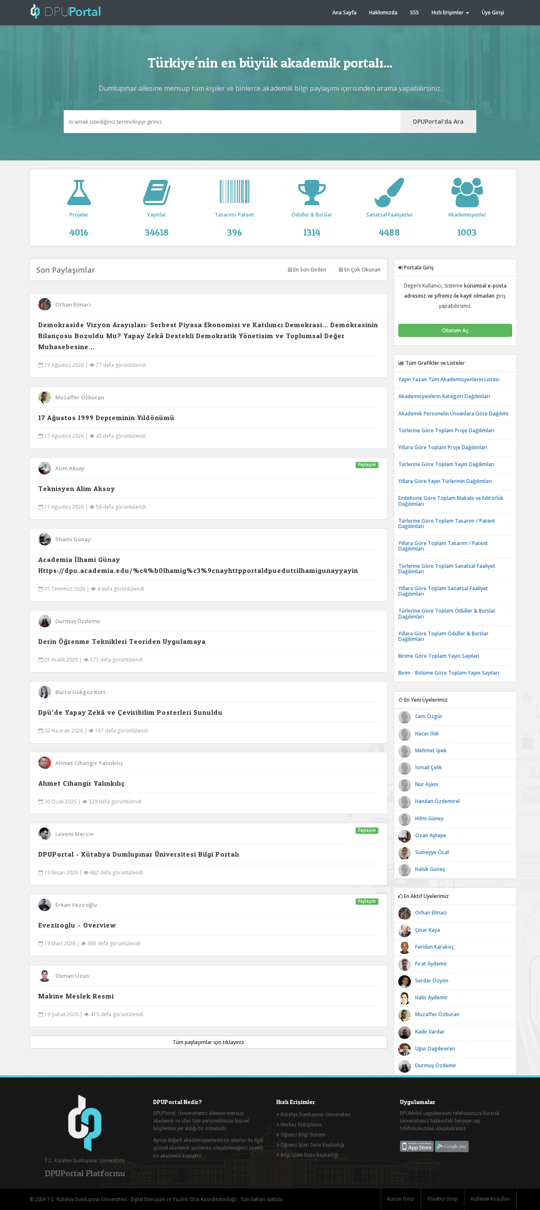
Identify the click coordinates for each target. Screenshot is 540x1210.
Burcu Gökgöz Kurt (80, 692)
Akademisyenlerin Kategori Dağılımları (444, 396)
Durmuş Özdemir (78, 621)
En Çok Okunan (362, 269)
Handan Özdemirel (437, 801)
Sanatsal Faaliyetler (389, 224)
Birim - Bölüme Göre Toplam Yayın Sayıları (448, 672)
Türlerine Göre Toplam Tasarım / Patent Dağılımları (446, 523)
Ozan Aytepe (430, 835)
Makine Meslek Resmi (76, 996)
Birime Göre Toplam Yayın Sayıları (438, 655)
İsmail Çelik (428, 767)
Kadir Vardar (430, 1031)
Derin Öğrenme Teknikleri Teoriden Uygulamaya (122, 641)
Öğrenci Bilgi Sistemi (302, 1134)
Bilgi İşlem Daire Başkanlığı (308, 1155)
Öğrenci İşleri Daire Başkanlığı (311, 1145)
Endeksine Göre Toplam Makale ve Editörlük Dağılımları (451, 500)
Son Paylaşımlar (65, 270)
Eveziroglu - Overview (77, 925)
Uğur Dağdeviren (435, 1048)
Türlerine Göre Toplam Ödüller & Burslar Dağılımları (447, 613)
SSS (414, 12)
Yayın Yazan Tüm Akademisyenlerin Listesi (449, 379)
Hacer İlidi (427, 733)
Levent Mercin (74, 834)
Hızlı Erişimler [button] (448, 12)
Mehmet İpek (431, 750)
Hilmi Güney (429, 818)
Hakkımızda (383, 12)
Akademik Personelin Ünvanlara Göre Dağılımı (453, 413)
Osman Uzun (72, 975)
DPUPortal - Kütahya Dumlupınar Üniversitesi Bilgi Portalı (138, 854)
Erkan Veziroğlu (76, 905)
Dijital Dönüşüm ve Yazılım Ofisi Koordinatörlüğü (184, 1199)
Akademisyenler (467, 224)
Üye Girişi (493, 12)
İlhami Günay (73, 539)
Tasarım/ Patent (234, 224)
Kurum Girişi (400, 1199)
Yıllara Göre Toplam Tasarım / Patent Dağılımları (443, 546)
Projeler (79, 224)
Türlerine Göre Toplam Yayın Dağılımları (446, 464)
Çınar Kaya (427, 929)
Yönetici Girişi (442, 1199)
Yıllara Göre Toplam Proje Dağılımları (442, 447)
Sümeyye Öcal (432, 852)
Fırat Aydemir (431, 963)
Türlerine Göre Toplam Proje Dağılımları (446, 430)
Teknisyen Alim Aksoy (76, 488)
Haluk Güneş (430, 869)
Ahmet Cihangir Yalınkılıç (89, 763)
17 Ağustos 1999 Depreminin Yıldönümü (106, 417)
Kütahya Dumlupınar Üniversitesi (315, 1114)
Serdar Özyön (431, 980)
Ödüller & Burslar (312, 224)
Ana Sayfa (344, 12)
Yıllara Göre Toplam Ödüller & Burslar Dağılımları (443, 636)
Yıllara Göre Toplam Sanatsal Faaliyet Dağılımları (443, 591)
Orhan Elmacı (73, 304)
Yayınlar (157, 224)
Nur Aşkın (426, 784)
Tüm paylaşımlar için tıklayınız (208, 1042)
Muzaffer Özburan (79, 397)
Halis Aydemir (431, 997)
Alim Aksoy (69, 468)
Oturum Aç (455, 330)
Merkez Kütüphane (300, 1124)
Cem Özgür (429, 716)
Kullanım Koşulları (490, 1199)
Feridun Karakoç (434, 946)
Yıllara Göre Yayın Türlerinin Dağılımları (445, 481)
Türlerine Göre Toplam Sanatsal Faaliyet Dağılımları (446, 568)
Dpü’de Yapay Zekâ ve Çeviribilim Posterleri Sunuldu (130, 712)
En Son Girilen (309, 269)
